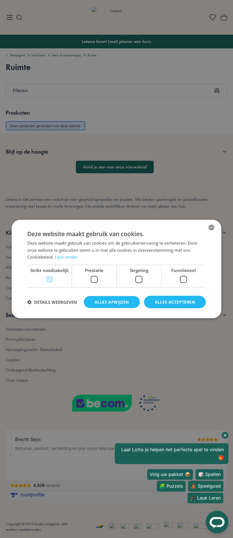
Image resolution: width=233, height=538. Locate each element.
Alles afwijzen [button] (112, 301)
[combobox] (211, 227)
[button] (52, 302)
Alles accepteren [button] (175, 301)
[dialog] (116, 269)
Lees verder (66, 257)
